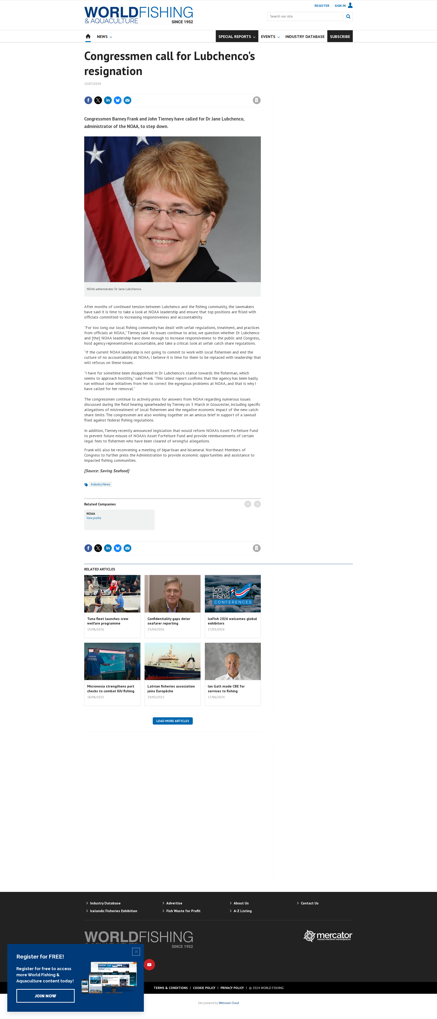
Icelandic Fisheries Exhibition (113, 911)
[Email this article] (127, 100)
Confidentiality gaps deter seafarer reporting (168, 620)
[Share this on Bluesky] (118, 100)
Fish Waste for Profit (183, 911)
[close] (260, 91)
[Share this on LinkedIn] (108, 100)
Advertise (174, 903)
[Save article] (257, 100)
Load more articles (172, 721)
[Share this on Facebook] (88, 100)
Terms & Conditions (171, 988)
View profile (93, 518)
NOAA (90, 514)
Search (348, 16)
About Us (241, 903)
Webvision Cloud (229, 1003)
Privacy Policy (232, 988)
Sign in (203, 91)
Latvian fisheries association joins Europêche (171, 688)
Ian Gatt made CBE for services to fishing (226, 688)
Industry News (100, 484)
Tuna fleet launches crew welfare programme (107, 620)
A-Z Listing (243, 911)
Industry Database (105, 903)
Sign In (340, 6)
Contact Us (310, 903)
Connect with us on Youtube (149, 965)
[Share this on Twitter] (98, 100)
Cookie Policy (204, 988)
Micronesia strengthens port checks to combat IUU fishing (110, 688)
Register (322, 6)
